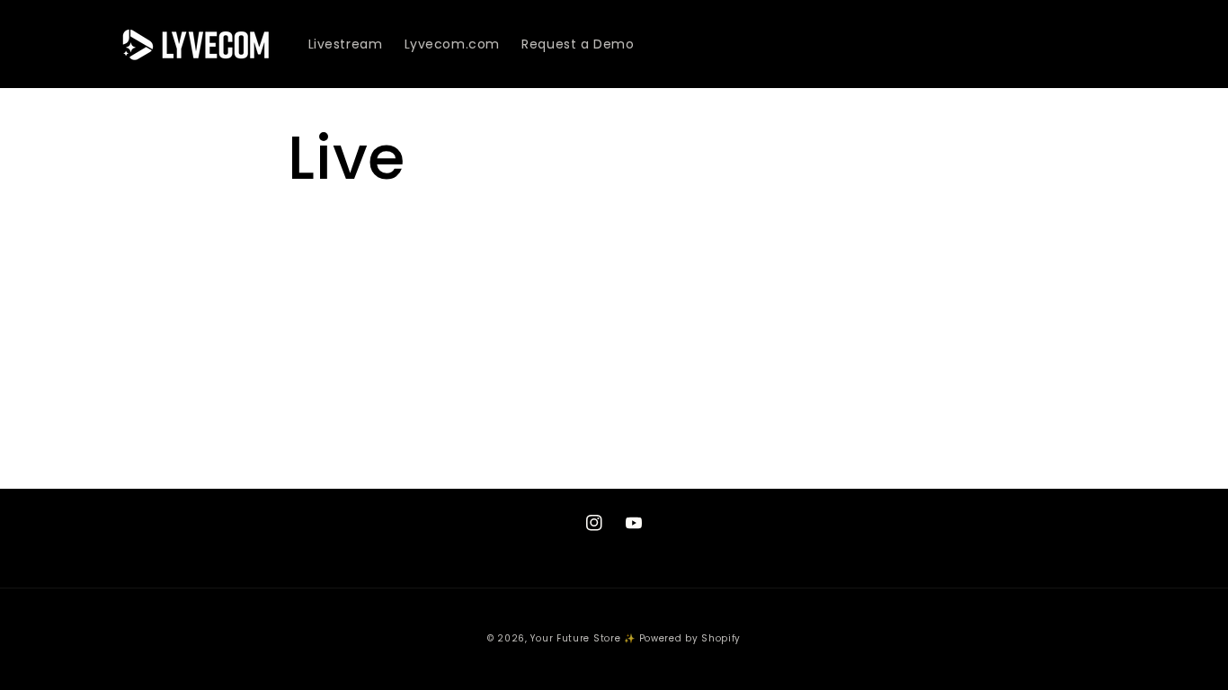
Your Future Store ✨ (582, 638)
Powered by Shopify (690, 638)
